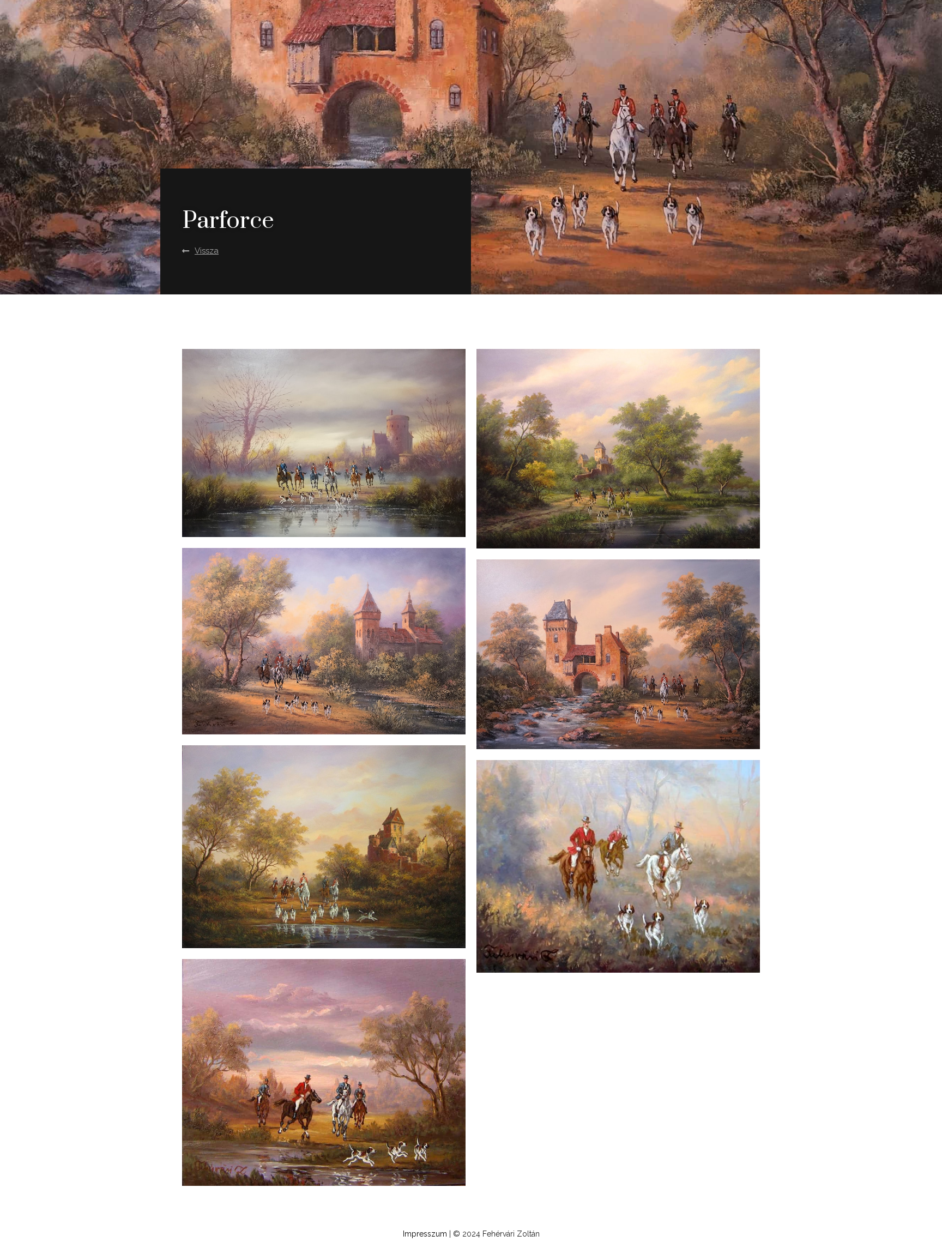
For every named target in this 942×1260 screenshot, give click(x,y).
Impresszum (425, 1233)
